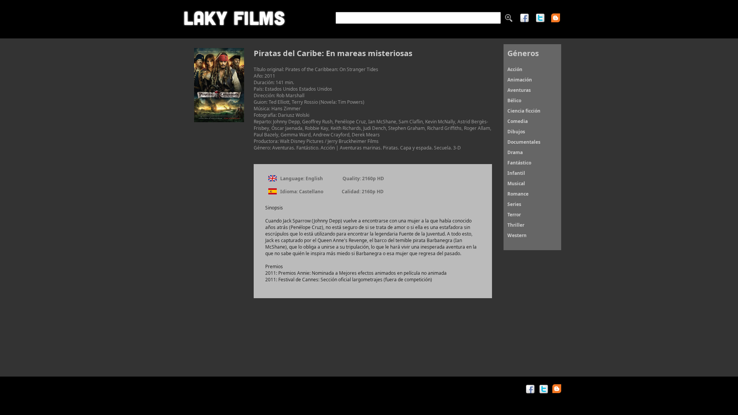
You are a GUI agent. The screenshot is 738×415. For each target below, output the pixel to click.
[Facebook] (524, 21)
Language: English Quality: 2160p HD (332, 178)
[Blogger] (558, 17)
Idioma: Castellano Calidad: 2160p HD (332, 191)
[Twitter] (540, 21)
